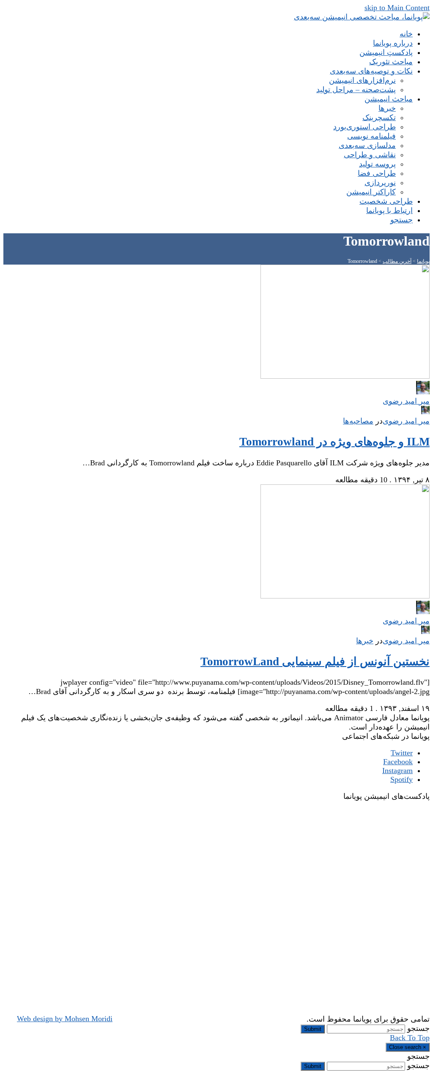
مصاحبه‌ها (358, 421)
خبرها (364, 641)
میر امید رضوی (406, 421)
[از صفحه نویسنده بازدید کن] (425, 411)
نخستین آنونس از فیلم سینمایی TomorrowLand (315, 661)
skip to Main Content (397, 7)
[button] (401, 220)
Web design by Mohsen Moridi (64, 1018)
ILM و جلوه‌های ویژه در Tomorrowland (334, 441)
